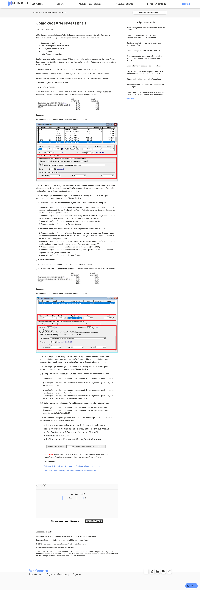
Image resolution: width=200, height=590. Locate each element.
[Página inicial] (19, 4)
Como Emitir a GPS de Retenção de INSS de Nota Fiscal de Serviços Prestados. (67, 536)
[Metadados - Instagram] (152, 571)
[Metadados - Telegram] (169, 571)
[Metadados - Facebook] (146, 571)
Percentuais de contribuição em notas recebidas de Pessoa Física (62, 540)
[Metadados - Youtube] (163, 571)
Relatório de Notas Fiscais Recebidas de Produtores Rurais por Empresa (72, 466)
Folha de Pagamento (50, 12)
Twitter (41, 485)
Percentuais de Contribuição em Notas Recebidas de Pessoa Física (70, 471)
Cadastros (62, 12)
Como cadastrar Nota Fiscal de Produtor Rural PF (55, 548)
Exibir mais (130, 99)
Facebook (37, 485)
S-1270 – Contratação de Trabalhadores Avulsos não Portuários (61, 544)
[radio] (69, 498)
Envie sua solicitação (94, 521)
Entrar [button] (186, 4)
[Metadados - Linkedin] (157, 571)
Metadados (37, 12)
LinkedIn (44, 485)
